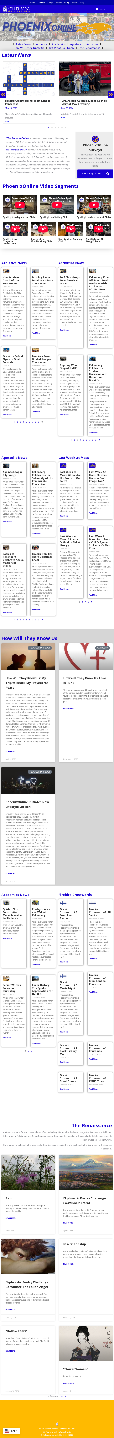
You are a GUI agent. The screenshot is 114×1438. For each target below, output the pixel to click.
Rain (9, 1194)
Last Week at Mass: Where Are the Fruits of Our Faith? (70, 473)
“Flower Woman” (75, 1365)
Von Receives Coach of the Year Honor (11, 276)
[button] (48, 123)
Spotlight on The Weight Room (95, 236)
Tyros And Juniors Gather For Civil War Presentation (85, 102)
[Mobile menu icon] (109, 9)
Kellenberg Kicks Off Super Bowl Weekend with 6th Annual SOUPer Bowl (99, 279)
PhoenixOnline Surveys (95, 143)
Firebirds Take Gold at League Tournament (41, 355)
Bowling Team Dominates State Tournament (42, 276)
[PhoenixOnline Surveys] (95, 135)
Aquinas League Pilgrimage (13, 470)
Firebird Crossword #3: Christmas (98, 1044)
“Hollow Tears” (16, 1327)
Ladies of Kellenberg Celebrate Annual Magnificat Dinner (13, 556)
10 (99, 436)
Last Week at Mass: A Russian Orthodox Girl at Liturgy (70, 537)
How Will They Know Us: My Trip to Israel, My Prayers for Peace (27, 679)
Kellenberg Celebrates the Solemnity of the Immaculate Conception (42, 474)
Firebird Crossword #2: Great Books (69, 1074)
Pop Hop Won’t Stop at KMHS (69, 363)
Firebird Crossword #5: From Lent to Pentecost (98, 976)
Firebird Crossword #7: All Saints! (100, 908)
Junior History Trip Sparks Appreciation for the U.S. (42, 986)
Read (7, 118)
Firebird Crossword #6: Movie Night (69, 981)
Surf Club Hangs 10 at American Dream (70, 276)
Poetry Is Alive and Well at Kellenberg (41, 908)
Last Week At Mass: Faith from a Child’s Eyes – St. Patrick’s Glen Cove (99, 538)
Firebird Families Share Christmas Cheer (42, 553)
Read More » (7, 332)
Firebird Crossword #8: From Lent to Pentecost (69, 910)
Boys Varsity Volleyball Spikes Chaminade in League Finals (23, 102)
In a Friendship (74, 1240)
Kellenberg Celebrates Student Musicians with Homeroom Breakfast (98, 369)
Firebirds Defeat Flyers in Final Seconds (13, 355)
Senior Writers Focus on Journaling (12, 984)
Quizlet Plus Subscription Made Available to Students (12, 910)
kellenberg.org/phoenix (16, 146)
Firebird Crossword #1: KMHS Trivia (98, 1074)
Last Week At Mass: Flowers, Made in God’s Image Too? (98, 473)
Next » (63, 1392)
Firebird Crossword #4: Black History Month (69, 1046)
